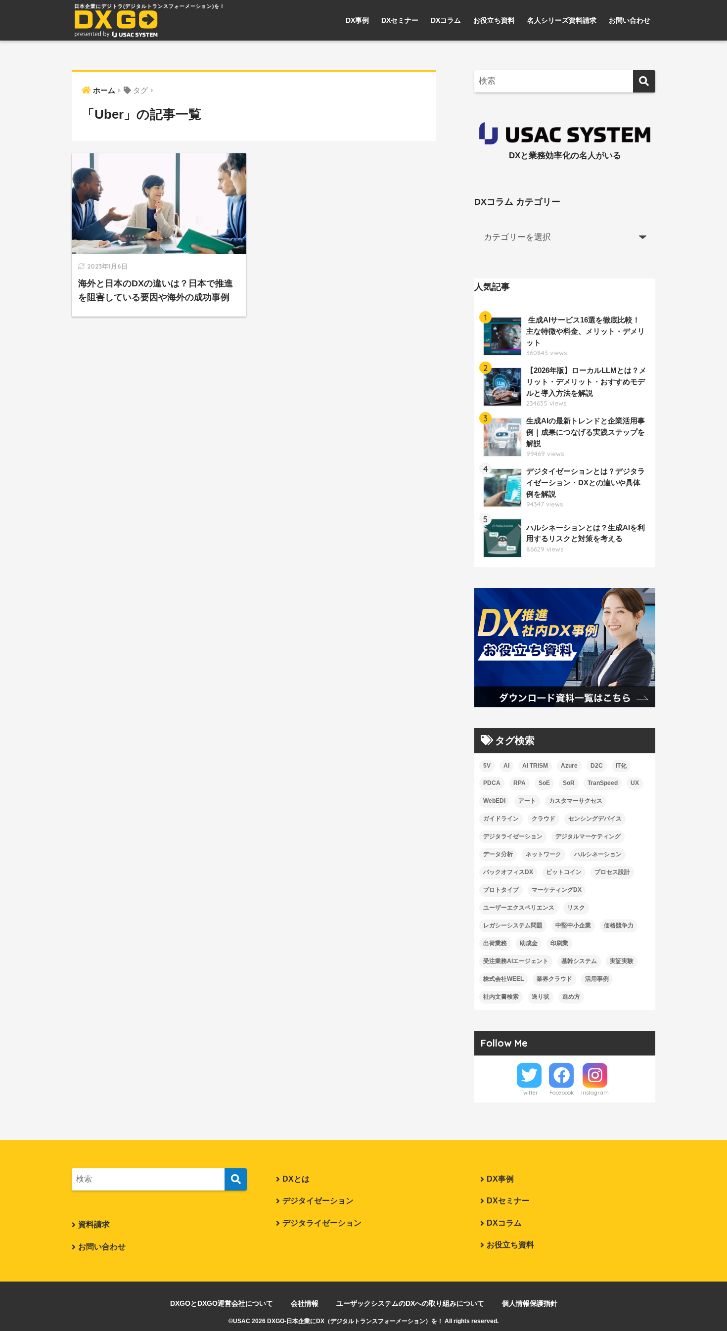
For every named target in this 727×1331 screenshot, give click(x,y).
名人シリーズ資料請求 (561, 20)
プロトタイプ (501, 889)
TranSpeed (603, 783)
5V (487, 765)
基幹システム (579, 961)
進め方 (571, 996)
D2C (597, 765)
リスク (576, 907)
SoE (544, 783)
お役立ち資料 (494, 20)
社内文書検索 (501, 996)
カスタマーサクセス (575, 800)
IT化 (621, 765)
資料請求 (94, 1224)
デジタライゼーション (513, 836)
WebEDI (494, 800)
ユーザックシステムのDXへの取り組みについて (410, 1303)
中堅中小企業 (573, 925)
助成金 (529, 943)
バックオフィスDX (508, 872)
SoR (569, 783)
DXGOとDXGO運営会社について (221, 1303)
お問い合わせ (629, 20)
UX (635, 783)
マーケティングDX (557, 889)
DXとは (296, 1179)
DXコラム (446, 20)
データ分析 (498, 854)
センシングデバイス (595, 818)
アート (527, 800)
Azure (569, 765)
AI (506, 765)
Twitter (529, 1092)
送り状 (540, 996)
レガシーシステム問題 (513, 925)
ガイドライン (501, 818)
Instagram (595, 1092)
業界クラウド (554, 978)
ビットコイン (564, 872)
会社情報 (304, 1303)
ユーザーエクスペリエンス (518, 907)
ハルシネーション (598, 854)
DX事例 (357, 20)
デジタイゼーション (318, 1200)
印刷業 (559, 943)
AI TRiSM (535, 765)
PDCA (491, 783)
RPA (519, 783)
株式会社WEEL (503, 978)
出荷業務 (495, 943)
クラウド (543, 818)
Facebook (561, 1092)
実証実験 (622, 961)
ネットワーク (543, 854)
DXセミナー (399, 20)
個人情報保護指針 (529, 1303)
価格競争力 (619, 925)
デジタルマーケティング (588, 836)
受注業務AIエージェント (515, 961)
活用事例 (597, 978)
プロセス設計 (612, 872)
